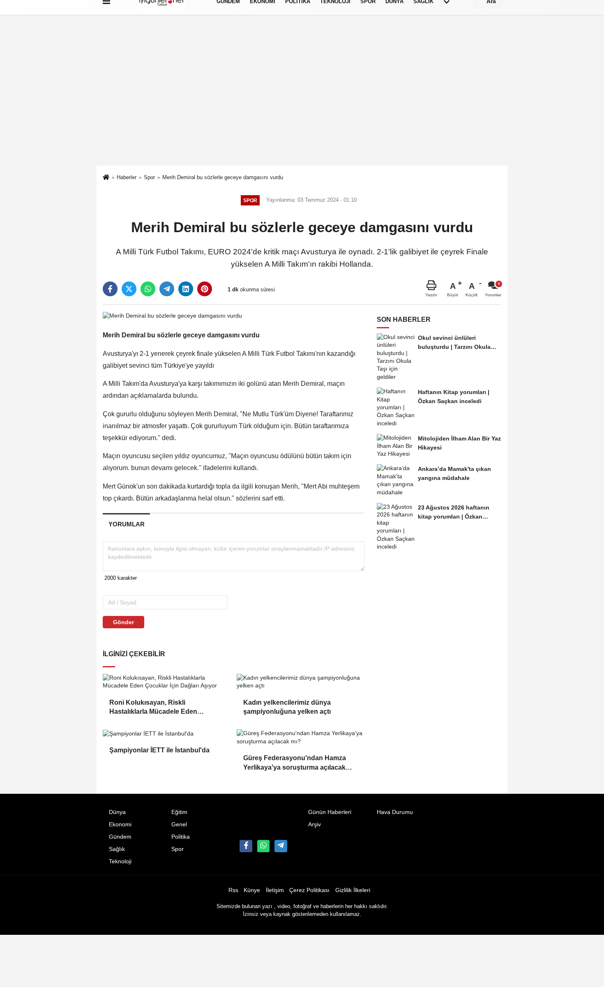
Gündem (120, 837)
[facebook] (110, 288)
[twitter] (129, 288)
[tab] (126, 524)
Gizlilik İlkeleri (352, 890)
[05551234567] (263, 846)
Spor (149, 177)
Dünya (117, 812)
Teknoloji (120, 861)
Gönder (123, 622)
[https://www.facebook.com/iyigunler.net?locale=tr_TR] (246, 846)
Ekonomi (120, 824)
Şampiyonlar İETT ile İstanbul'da (159, 750)
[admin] (280, 846)
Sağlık (117, 849)
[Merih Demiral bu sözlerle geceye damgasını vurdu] (172, 315)
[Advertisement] (302, 103)
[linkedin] (185, 288)
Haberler (126, 177)
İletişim (275, 890)
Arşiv (314, 824)
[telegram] (166, 288)
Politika (180, 837)
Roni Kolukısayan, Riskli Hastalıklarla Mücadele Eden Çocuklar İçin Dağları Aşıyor (153, 708)
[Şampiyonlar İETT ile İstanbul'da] (166, 733)
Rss (233, 890)
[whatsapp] (148, 288)
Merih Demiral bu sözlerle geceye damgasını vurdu (222, 177)
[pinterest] (204, 288)
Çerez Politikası (309, 890)
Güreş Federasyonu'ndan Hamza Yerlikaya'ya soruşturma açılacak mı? (294, 763)
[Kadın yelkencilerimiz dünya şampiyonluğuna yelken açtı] (300, 682)
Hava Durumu (395, 812)
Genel (179, 824)
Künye (252, 890)
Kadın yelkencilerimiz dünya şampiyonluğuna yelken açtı (287, 707)
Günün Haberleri (329, 812)
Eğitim (179, 812)
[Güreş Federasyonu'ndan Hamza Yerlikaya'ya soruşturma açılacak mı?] (300, 737)
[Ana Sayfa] (106, 178)
